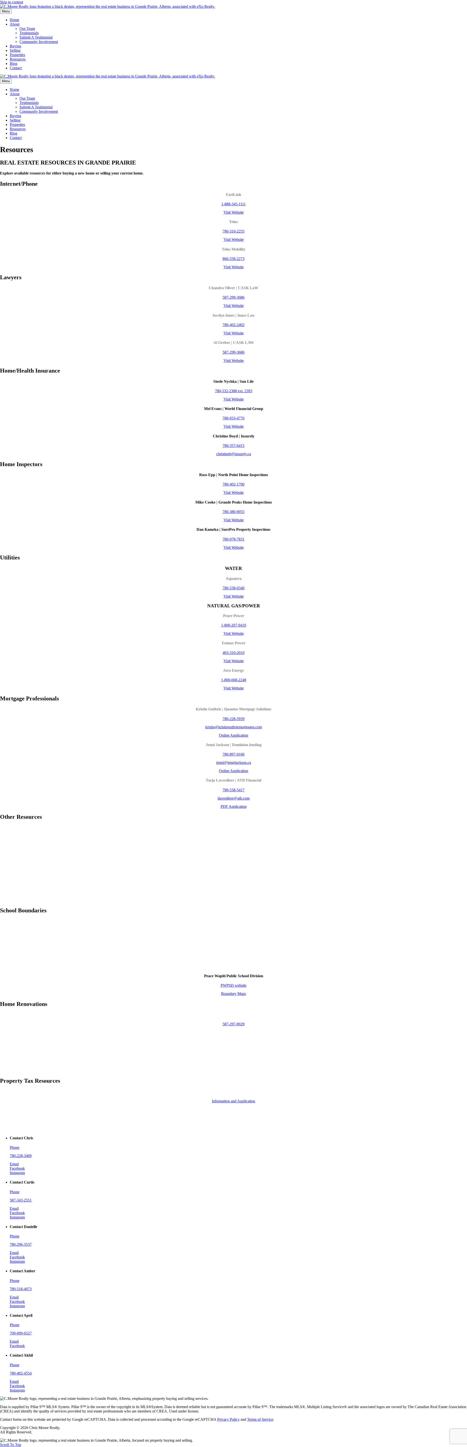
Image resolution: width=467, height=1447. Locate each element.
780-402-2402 (233, 325)
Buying (15, 46)
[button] (10, 1445)
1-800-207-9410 (233, 625)
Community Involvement (38, 42)
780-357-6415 (233, 446)
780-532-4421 (233, 837)
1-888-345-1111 (233, 204)
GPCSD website (233, 958)
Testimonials (29, 33)
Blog (13, 63)
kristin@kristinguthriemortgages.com (233, 727)
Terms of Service (260, 1419)
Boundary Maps (233, 939)
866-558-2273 (233, 259)
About (14, 24)
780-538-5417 (233, 790)
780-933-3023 (233, 891)
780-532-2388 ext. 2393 (233, 391)
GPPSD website (233, 931)
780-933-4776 (233, 418)
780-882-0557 (233, 1043)
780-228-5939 (233, 719)
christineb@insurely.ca (233, 454)
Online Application (233, 735)
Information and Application (233, 1101)
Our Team (27, 28)
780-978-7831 (233, 539)
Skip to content (11, 2)
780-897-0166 (233, 754)
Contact (16, 68)
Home (14, 20)
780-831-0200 (233, 864)
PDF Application (234, 806)
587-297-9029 (233, 1024)
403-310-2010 (233, 653)
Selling (15, 50)
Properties (17, 55)
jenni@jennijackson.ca (233, 762)
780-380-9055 (233, 512)
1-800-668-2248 (233, 680)
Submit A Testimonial (36, 37)
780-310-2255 (233, 231)
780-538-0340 (233, 588)
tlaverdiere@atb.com (234, 798)
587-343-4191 (234, 1062)
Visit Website (234, 212)
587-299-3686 (233, 297)
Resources (18, 59)
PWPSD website (233, 985)
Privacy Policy (228, 1419)
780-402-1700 (233, 484)
